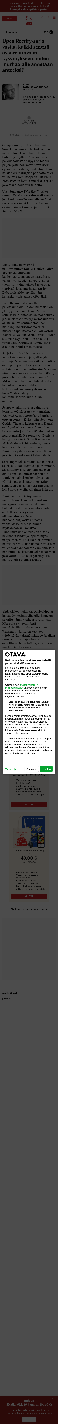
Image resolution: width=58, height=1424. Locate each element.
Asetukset (31, 769)
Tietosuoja (10, 769)
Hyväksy (46, 769)
